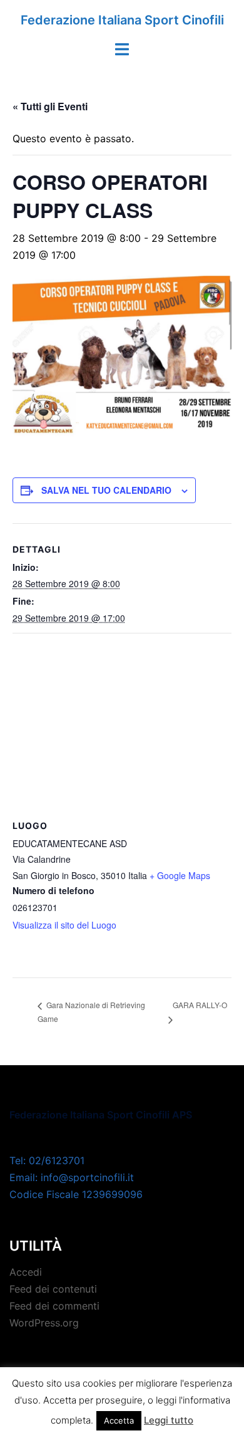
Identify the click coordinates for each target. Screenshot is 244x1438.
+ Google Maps (180, 875)
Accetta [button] (119, 1420)
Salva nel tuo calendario (106, 490)
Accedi (25, 1272)
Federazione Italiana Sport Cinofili (122, 20)
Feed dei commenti (54, 1306)
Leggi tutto (168, 1420)
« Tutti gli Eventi (50, 106)
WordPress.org (44, 1322)
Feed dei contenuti (53, 1289)
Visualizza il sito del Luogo (64, 925)
